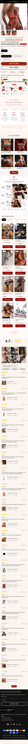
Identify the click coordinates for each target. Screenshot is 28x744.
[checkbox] (22, 369)
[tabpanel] (14, 527)
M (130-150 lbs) (18, 56)
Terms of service (6, 737)
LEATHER (20, 152)
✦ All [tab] (4, 219)
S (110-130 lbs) (6, 56)
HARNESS (20, 168)
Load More (14, 332)
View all (14, 172)
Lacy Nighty (8, 735)
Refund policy (15, 735)
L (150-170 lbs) (6, 59)
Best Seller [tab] (10, 219)
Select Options (8, 246)
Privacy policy (22, 735)
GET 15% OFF (14, 704)
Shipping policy (14, 737)
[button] (1, 1)
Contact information (22, 737)
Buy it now (14, 67)
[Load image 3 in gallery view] (14, 32)
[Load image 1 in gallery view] (3, 32)
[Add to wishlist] (12, 225)
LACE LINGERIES (6, 152)
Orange (4, 50)
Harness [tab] (17, 219)
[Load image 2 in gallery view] (8, 32)
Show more (14, 686)
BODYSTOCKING (6, 168)
